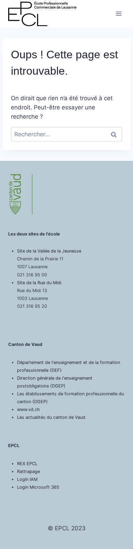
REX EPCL (27, 463)
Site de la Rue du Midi (39, 282)
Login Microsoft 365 (38, 487)
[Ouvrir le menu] (118, 13)
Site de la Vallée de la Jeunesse (49, 251)
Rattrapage (28, 471)
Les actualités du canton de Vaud (51, 417)
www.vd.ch (28, 409)
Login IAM (27, 479)
